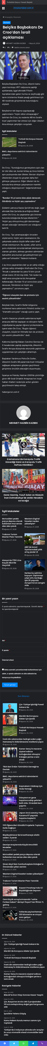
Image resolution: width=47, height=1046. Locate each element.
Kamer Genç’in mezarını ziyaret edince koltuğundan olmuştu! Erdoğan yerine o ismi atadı (30, 754)
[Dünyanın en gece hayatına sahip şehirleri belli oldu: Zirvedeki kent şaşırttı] (10, 801)
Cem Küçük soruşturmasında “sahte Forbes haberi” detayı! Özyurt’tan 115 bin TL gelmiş (23, 902)
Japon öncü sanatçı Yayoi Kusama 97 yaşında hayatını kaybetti (31, 816)
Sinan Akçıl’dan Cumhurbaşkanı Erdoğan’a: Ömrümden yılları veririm (23, 865)
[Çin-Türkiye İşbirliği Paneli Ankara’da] (10, 708)
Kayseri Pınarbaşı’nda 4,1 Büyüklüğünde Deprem (31, 889)
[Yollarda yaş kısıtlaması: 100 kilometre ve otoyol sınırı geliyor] (10, 915)
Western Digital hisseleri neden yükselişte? (32, 521)
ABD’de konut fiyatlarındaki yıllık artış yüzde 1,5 (33, 549)
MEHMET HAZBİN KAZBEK (16, 43)
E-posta (6, 650)
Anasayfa (8, 17)
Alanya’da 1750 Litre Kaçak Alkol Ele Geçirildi (11, 563)
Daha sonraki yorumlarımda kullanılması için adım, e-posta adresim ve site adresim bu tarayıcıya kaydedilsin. (22, 673)
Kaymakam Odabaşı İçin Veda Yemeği (30, 787)
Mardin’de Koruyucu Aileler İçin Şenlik (28, 717)
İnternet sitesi (8, 660)
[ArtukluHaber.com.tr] (23, 7)
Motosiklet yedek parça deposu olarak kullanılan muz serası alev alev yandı (12, 522)
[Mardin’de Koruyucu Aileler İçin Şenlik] (10, 719)
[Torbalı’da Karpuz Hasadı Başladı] (9, 142)
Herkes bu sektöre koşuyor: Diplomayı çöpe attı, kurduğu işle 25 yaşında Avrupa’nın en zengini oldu (35, 579)
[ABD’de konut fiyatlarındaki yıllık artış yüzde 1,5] (35, 539)
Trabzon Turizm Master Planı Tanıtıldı (12, 535)
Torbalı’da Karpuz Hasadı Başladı (19, 2)
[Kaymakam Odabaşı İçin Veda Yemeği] (10, 790)
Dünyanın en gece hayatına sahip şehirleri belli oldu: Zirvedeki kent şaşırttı (30, 801)
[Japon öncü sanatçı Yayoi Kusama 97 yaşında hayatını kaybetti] (10, 816)
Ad (4, 640)
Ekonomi (17, 17)
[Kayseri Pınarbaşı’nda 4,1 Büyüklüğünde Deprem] (10, 891)
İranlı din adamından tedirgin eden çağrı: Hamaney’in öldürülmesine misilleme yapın (23, 740)
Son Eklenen (23, 696)
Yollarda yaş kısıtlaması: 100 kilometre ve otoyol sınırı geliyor (30, 914)
